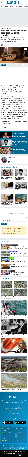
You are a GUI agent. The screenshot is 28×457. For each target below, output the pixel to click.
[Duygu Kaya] (4, 159)
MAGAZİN (12, 450)
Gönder (4, 224)
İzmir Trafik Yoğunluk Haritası (20, 433)
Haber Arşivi (19, 440)
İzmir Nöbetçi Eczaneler (6, 429)
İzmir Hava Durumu (20, 428)
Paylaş (4, 64)
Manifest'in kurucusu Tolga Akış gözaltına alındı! (6, 178)
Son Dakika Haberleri (8, 440)
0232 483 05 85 (15, 411)
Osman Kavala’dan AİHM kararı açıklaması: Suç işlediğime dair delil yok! (20, 178)
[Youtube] (15, 419)
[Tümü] (26, 241)
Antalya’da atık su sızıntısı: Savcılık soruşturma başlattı (20, 203)
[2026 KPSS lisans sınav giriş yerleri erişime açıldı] (7, 185)
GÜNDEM (12, 264)
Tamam (20, 455)
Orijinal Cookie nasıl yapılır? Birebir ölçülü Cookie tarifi (18, 247)
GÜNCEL (9, 28)
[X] (10, 419)
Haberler (3, 28)
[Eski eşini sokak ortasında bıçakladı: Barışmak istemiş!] (14, 55)
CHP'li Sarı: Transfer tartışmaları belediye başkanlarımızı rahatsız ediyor (17, 273)
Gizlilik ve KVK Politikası (6, 447)
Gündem (12, 6)
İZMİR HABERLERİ (14, 251)
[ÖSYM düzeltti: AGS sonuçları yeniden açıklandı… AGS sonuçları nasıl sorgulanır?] (7, 198)
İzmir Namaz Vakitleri (8, 432)
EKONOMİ (15, 448)
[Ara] (26, 2)
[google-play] (20, 423)
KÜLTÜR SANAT (5, 450)
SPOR (20, 450)
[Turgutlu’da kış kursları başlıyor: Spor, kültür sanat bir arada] (21, 185)
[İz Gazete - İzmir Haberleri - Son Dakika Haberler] (13, 2)
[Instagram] (13, 419)
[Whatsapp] (18, 419)
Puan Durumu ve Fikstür (6, 437)
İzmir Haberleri (4, 6)
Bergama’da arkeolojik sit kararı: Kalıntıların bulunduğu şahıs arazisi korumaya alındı (18, 254)
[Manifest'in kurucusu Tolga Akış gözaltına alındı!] (7, 172)
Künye (4, 445)
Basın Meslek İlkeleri (12, 445)
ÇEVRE (3, 448)
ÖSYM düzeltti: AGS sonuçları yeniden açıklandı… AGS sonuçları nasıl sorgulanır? (7, 203)
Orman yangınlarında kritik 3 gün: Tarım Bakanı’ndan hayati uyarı (18, 267)
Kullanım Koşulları (22, 445)
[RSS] (20, 419)
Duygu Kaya (11, 158)
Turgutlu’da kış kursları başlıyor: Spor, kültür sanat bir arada (21, 191)
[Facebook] (8, 419)
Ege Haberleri (19, 6)
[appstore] (8, 423)
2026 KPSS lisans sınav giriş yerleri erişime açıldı (7, 190)
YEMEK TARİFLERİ (14, 245)
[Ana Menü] (1, 2)
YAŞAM (23, 450)
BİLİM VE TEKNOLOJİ (17, 447)
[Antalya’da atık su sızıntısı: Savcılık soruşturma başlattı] (21, 198)
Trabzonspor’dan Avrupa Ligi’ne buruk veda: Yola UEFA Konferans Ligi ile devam (18, 260)
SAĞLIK (16, 450)
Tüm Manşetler (19, 436)
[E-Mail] (9, 162)
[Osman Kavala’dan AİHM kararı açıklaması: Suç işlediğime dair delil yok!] (21, 172)
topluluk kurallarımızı (13, 228)
